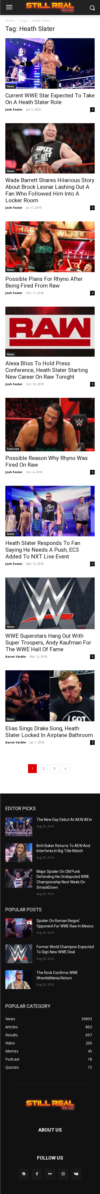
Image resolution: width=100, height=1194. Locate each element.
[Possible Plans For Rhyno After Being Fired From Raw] (50, 246)
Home (10, 20)
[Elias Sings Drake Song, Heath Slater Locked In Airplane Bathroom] (50, 696)
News (10, 86)
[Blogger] (24, 1174)
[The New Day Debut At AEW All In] (18, 826)
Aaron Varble (15, 656)
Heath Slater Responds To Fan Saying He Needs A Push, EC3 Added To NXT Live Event (42, 550)
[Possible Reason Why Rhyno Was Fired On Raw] (50, 424)
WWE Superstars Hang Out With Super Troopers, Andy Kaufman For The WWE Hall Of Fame (48, 643)
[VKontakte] (76, 1174)
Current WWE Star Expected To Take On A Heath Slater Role (50, 98)
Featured (13, 449)
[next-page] (65, 768)
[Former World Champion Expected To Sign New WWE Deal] (18, 953)
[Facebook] (37, 1174)
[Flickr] (50, 1174)
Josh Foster (13, 109)
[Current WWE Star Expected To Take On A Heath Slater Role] (50, 63)
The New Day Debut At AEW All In (64, 819)
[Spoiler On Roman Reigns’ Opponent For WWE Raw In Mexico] (18, 927)
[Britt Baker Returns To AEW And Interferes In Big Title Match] (18, 852)
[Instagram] (63, 1174)
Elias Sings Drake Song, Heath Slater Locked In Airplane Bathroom (49, 731)
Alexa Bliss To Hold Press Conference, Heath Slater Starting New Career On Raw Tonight (46, 370)
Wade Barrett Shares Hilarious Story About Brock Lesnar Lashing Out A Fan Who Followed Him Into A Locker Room (49, 190)
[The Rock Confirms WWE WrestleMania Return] (18, 979)
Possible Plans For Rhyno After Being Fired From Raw (44, 282)
